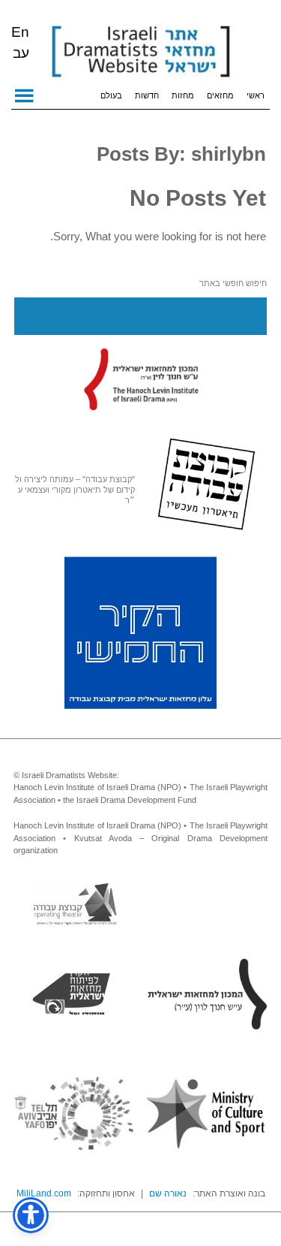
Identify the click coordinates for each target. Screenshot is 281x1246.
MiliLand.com (43, 1193)
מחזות (183, 95)
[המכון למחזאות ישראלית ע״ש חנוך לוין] (141, 378)
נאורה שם (168, 1193)
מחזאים (220, 95)
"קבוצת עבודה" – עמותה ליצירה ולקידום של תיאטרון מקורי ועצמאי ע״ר (75, 490)
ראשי (256, 95)
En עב (20, 42)
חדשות (147, 95)
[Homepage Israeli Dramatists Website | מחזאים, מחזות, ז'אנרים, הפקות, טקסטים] (140, 52)
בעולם (111, 95)
